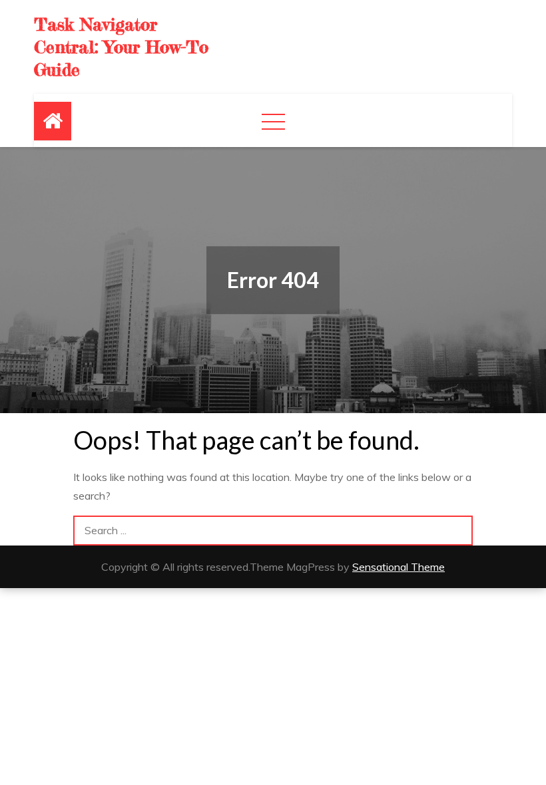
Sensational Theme (398, 566)
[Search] (458, 531)
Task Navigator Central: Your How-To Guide (121, 47)
